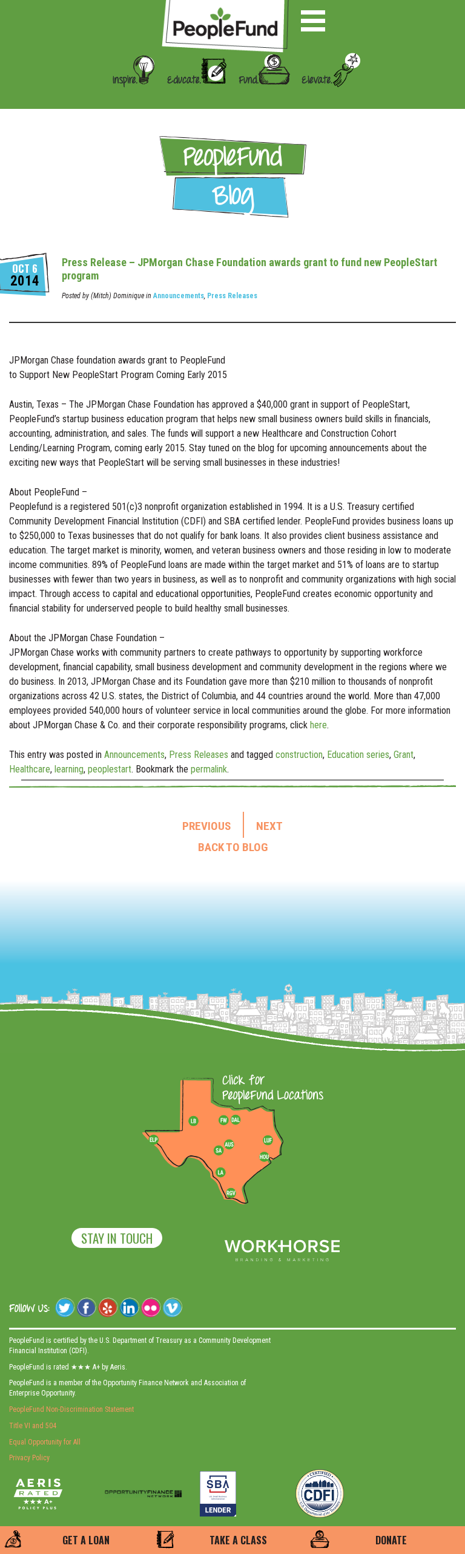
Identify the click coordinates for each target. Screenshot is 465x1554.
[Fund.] (259, 98)
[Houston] (264, 1156)
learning (69, 769)
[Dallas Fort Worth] (235, 1120)
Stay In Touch (117, 1238)
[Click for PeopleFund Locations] (269, 1089)
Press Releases (232, 296)
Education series (358, 754)
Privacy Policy (29, 1458)
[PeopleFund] (225, 6)
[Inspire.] (130, 98)
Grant (404, 754)
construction (299, 754)
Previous (206, 826)
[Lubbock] (198, 1120)
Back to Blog (233, 847)
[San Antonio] (218, 1150)
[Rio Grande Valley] (231, 1193)
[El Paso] (154, 1140)
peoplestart (109, 769)
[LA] (220, 1173)
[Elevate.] (326, 98)
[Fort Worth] (223, 1120)
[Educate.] (192, 98)
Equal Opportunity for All (45, 1442)
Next (269, 826)
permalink (209, 769)
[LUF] (267, 1140)
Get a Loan (86, 1540)
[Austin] (229, 1143)
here (318, 725)
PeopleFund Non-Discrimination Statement (71, 1409)
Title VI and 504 (32, 1426)
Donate (391, 1540)
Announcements (178, 296)
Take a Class (238, 1540)
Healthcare (29, 769)
